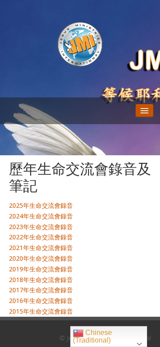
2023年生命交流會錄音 (41, 226)
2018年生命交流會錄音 (41, 279)
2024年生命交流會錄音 (41, 216)
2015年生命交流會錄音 (41, 311)
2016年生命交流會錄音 (41, 300)
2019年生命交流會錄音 (41, 269)
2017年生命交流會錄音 (41, 290)
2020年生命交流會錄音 (41, 258)
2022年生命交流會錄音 (41, 237)
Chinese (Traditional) (92, 336)
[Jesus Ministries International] (80, 43)
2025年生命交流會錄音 (41, 205)
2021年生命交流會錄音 (41, 247)
